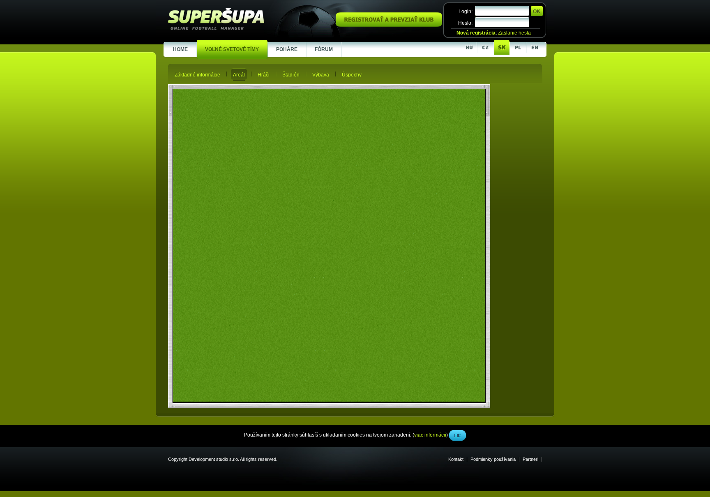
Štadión (291, 75)
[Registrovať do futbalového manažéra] (389, 25)
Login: (466, 11)
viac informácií (430, 184)
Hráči (264, 75)
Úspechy (352, 75)
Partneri (530, 459)
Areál (239, 75)
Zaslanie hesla (514, 33)
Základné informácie (197, 75)
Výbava (320, 75)
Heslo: (465, 23)
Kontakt (455, 459)
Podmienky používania (493, 459)
